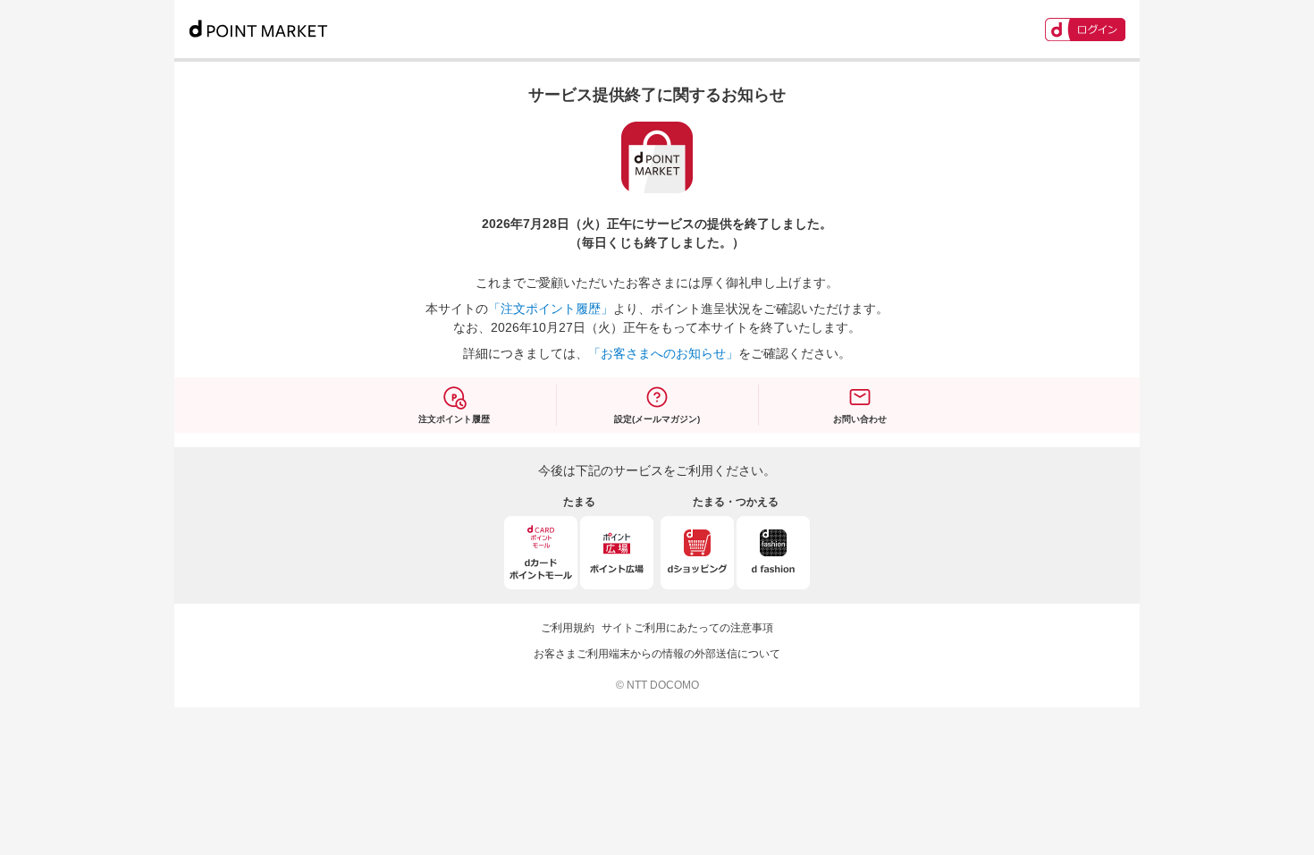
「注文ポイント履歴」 (550, 308)
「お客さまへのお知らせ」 (663, 353)
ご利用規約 (567, 628)
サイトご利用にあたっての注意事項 (687, 628)
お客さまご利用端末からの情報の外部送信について (657, 654)
